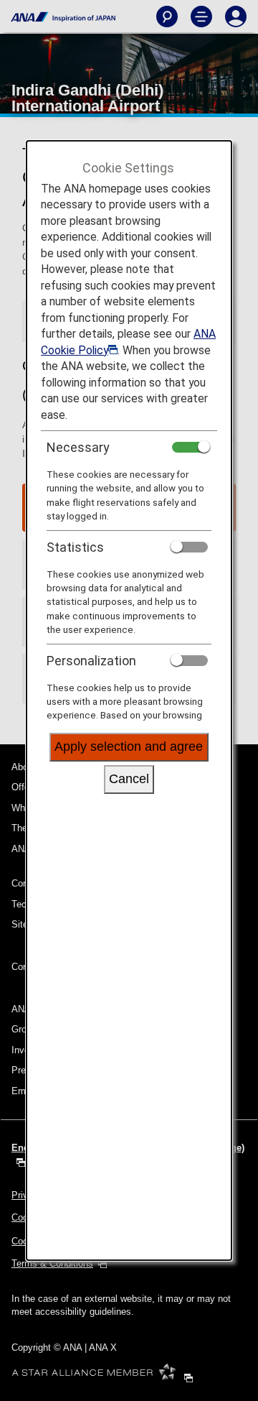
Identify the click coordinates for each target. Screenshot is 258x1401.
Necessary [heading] (78, 447)
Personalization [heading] (91, 660)
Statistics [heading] (75, 547)
